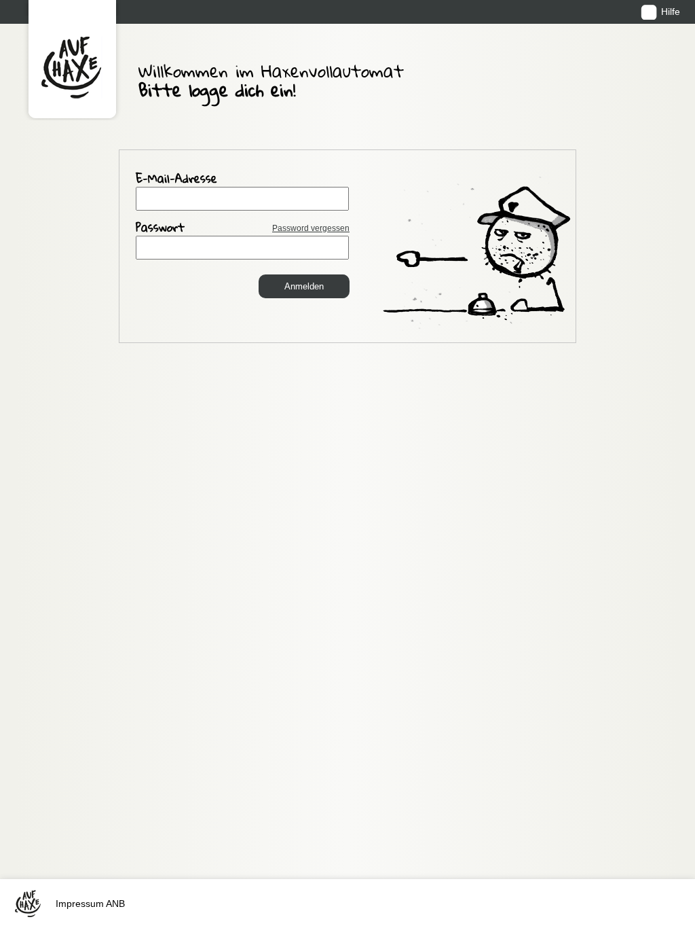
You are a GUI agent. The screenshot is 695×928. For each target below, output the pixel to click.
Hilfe (670, 11)
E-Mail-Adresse (176, 180)
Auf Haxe (72, 60)
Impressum (80, 903)
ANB (115, 903)
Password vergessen (311, 228)
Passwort (243, 229)
